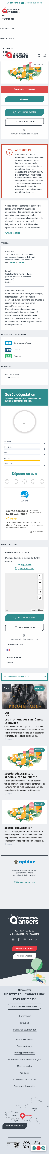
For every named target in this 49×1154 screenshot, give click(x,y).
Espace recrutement (24, 1039)
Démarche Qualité (24, 1046)
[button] (39, 56)
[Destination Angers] (17, 54)
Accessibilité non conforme (24, 1079)
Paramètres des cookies (24, 1086)
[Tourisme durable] (44, 57)
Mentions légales (24, 1066)
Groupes (24, 1022)
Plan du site (25, 1073)
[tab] (22, 676)
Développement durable (25, 1053)
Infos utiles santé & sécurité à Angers (24, 1059)
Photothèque (24, 1016)
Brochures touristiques (24, 1029)
